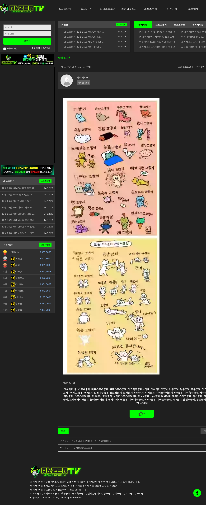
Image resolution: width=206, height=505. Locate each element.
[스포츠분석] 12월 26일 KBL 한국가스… (84, 42)
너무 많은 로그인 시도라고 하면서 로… (157, 42)
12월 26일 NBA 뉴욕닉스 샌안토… (19, 233)
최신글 (64, 24)
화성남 (18, 258)
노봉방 (18, 310)
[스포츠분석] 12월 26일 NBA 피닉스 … (83, 47)
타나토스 (19, 284)
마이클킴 (19, 290)
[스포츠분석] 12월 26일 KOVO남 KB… (83, 37)
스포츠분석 (161, 24)
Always (18, 271)
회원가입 (36, 48)
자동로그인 (12, 48)
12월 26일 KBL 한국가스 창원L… (18, 201)
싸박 (17, 265)
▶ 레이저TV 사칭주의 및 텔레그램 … (157, 37)
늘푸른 (18, 303)
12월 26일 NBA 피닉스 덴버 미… (18, 207)
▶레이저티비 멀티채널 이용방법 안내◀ (157, 32)
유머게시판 (197, 24)
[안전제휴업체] (27, 170)
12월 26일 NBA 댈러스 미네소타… (19, 227)
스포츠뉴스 (179, 24)
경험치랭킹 (45, 245)
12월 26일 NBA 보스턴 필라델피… (19, 220)
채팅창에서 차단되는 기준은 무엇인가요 (157, 47)
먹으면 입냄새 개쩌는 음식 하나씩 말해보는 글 (91, 441)
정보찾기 (47, 48)
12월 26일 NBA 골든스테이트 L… (18, 214)
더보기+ (121, 24)
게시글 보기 (83, 82)
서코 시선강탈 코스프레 (82, 448)
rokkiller (19, 297)
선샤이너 (15, 252)
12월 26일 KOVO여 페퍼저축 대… (19, 188)
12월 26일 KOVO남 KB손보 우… (18, 194)
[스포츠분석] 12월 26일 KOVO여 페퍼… (84, 32)
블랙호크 (19, 278)
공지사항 (142, 24)
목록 (63, 431)
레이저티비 (83, 77)
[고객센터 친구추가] (27, 59)
